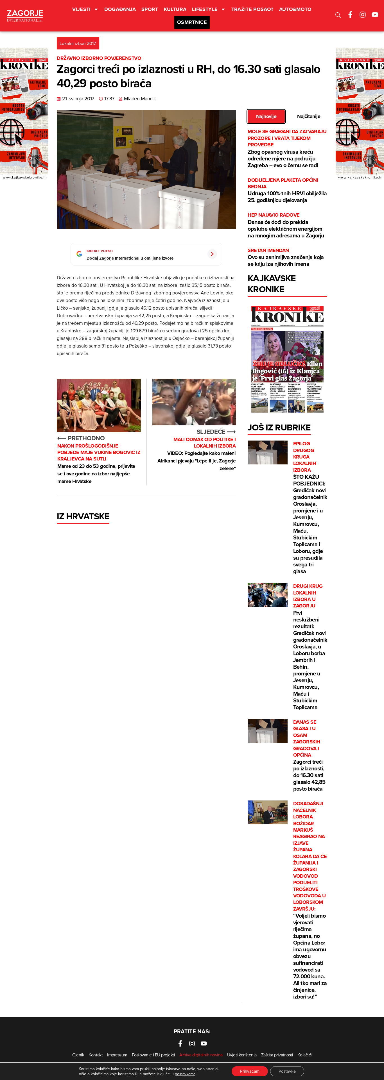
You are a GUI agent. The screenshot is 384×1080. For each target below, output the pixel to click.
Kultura (175, 9)
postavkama (185, 1073)
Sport (149, 9)
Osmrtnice (192, 22)
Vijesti (81, 9)
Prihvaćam (249, 1071)
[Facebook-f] (350, 14)
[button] (338, 16)
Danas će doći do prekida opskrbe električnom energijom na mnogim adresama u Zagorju (286, 225)
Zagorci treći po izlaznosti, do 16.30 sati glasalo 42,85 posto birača (309, 756)
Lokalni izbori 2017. (78, 43)
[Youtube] (375, 14)
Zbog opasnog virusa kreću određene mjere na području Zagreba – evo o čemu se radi (287, 148)
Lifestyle (205, 9)
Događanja (120, 9)
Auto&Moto (295, 9)
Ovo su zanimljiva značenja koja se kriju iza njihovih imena (286, 257)
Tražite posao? (252, 9)
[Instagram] (362, 14)
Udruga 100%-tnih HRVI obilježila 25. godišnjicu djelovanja (287, 190)
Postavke (287, 1071)
